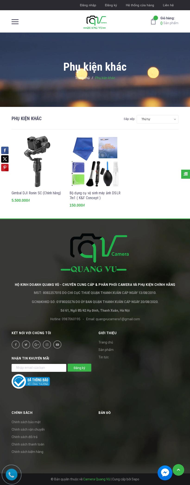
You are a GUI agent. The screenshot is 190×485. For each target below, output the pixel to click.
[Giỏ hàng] (154, 21)
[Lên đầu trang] (178, 470)
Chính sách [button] (22, 413)
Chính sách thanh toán (28, 444)
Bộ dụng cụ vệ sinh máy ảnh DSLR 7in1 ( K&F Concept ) (95, 195)
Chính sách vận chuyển (28, 429)
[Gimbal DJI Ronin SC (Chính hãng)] (37, 161)
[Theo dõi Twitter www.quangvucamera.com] (26, 344)
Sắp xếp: (129, 119)
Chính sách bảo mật (26, 422)
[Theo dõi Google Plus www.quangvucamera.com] (36, 344)
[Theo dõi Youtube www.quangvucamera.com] (57, 344)
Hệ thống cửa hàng (140, 5)
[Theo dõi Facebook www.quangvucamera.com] (16, 344)
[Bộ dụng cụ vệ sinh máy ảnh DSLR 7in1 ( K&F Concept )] (95, 161)
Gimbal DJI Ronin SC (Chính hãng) (36, 193)
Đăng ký (111, 5)
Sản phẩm (169, 20)
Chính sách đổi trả (25, 437)
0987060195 (71, 319)
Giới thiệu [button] (107, 333)
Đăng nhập (88, 5)
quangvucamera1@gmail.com (118, 319)
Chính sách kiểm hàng (27, 452)
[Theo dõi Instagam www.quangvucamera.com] (47, 344)
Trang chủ (105, 342)
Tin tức (103, 357)
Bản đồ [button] (104, 413)
